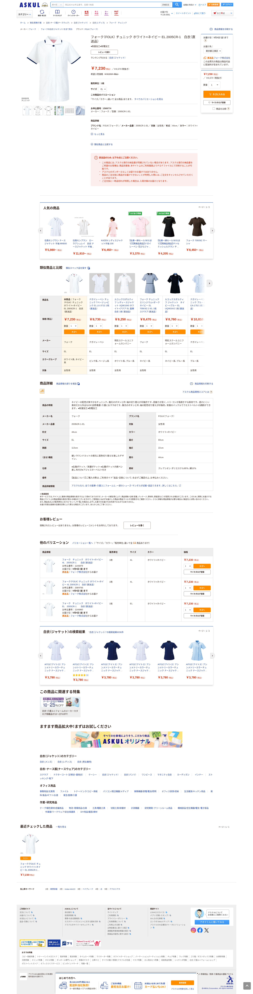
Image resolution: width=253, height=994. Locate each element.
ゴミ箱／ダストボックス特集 (202, 957)
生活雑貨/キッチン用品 (194, 791)
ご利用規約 (111, 915)
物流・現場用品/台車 (78, 808)
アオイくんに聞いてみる (212, 922)
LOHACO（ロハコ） (157, 912)
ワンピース (147, 774)
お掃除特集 (220, 957)
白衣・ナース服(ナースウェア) (57, 23)
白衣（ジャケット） (81, 23)
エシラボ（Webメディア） (160, 922)
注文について (25, 912)
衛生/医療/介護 (35, 23)
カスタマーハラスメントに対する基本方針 (81, 922)
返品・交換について (27, 922)
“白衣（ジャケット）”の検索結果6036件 (106, 632)
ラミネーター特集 (103, 957)
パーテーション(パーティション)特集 (150, 957)
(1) (87, 675)
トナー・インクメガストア (47, 957)
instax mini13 (70, 889)
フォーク (32, 29)
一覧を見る (61, 827)
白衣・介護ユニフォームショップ (202, 960)
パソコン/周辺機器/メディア (116, 791)
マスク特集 (137, 960)
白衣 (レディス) (99, 23)
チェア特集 (171, 957)
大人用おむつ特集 (151, 960)
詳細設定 (165, 5)
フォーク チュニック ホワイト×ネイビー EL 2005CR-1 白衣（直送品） (83, 605)
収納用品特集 (166, 960)
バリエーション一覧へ (82, 543)
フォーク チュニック (118, 23)
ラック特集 (183, 957)
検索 (177, 5)
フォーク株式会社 (222, 58)
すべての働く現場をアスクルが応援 (116, 960)
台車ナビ (95, 960)
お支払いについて (27, 919)
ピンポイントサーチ (70, 964)
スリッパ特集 (37, 960)
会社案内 (68, 912)
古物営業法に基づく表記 (117, 928)
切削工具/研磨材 (118, 808)
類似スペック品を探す (76, 268)
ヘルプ (203, 5)
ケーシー (93, 774)
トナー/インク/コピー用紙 (86, 791)
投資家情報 (69, 915)
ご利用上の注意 (113, 925)
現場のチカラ (84, 960)
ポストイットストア (30, 964)
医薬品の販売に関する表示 (118, 934)
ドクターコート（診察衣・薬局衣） (68, 774)
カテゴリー (23, 14)
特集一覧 (84, 964)
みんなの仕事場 (156, 919)
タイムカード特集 (87, 957)
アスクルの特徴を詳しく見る (182, 989)
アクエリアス (115, 889)
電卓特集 (63, 957)
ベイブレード (88, 889)
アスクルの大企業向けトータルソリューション (167, 926)
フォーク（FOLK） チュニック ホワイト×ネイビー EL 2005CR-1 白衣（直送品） (30, 867)
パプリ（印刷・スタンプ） (159, 915)
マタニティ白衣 (164, 774)
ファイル (64, 791)
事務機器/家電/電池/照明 (145, 791)
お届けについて (26, 915)
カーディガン (183, 774)
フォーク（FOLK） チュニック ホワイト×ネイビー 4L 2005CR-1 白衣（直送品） (83, 583)
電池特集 (73, 957)
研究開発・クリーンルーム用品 (158, 808)
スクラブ (44, 774)
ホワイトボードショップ (123, 957)
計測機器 (135, 808)
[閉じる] (197, 973)
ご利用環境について (115, 922)
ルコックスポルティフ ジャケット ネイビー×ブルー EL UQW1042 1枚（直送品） (174, 305)
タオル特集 (49, 960)
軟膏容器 (53, 889)
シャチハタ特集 (181, 960)
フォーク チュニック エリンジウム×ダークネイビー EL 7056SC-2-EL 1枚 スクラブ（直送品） (150, 305)
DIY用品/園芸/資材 (89, 812)
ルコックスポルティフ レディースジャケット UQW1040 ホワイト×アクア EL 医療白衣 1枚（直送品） (124, 305)
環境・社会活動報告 (72, 919)
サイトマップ (112, 912)
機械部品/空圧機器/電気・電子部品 (193, 808)
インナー (199, 774)
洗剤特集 (25, 960)
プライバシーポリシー (116, 919)
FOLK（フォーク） (91, 29)
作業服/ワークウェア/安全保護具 (60, 812)
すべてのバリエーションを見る (148, 99)
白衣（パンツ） (130, 774)
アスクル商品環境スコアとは (195, 392)
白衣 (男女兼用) (84, 762)
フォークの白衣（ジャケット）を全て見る (56, 29)
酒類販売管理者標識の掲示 (118, 931)
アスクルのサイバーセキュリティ (78, 925)
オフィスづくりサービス (50, 964)
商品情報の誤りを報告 (66, 383)
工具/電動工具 (98, 808)
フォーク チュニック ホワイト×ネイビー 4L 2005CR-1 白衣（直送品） (83, 561)
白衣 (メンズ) (46, 762)
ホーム (22, 23)
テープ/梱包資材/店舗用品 (52, 808)
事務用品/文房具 (47, 791)
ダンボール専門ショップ (66, 960)
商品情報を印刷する (223, 29)
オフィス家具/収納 (170, 791)
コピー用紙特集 (28, 957)
